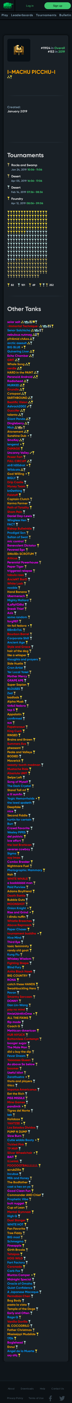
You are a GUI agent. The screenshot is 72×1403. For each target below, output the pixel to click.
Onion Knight (17, 908)
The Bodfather (17, 1182)
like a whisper (17, 655)
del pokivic (15, 836)
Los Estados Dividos (21, 1127)
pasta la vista (17, 1304)
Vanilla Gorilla (17, 1321)
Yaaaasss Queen (19, 1060)
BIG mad (14, 1237)
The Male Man (17, 1047)
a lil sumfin (15, 794)
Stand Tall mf (17, 790)
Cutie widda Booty (21, 1140)
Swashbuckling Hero (22, 988)
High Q (12, 1216)
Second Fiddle (17, 815)
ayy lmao (14, 857)
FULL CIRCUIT (17, 461)
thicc (11, 1085)
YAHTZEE (14, 1123)
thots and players (20, 1081)
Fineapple (14, 1245)
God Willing (16, 474)
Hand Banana (17, 592)
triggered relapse (20, 571)
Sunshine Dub (17, 436)
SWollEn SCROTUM (21, 554)
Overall (59, 48)
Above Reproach (19, 925)
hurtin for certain (19, 819)
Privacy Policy (15, 1398)
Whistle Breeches (19, 921)
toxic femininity (18, 946)
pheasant (14, 748)
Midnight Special (19, 1279)
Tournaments (46, 15)
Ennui (11, 1347)
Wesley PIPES (16, 832)
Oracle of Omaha (20, 1283)
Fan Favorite (16, 1228)
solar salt (14, 322)
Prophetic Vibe (18, 1199)
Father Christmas (19, 1330)
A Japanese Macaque (23, 1292)
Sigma (12, 853)
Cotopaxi (14, 393)
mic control (15, 541)
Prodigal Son (16, 533)
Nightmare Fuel (18, 866)
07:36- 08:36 (35, 192)
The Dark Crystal (19, 786)
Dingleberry (16, 423)
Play (5, 15)
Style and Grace (19, 647)
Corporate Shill (18, 638)
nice (10, 811)
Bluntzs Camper (19, 1275)
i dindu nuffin (16, 916)
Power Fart (15, 457)
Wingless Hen (17, 520)
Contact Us (57, 1388)
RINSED (12, 735)
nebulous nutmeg (20, 334)
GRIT (11, 360)
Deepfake (14, 807)
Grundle (13, 389)
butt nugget (16, 1203)
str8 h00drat (16, 465)
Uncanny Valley (18, 452)
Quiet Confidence (20, 1288)
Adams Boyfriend (19, 891)
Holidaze (14, 1119)
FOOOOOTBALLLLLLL (22, 1165)
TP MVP (12, 1148)
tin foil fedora (17, 625)
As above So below (21, 1064)
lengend (13, 444)
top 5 (11, 710)
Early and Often (18, 1313)
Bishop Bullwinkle (19, 528)
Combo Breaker (19, 862)
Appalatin (14, 714)
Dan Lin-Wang (18, 1005)
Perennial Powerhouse (23, 562)
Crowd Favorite (18, 828)
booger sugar (17, 1043)
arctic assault (17, 343)
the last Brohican (19, 845)
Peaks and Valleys (20, 752)
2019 (61, 51)
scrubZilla (14, 1169)
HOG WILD (15, 1258)
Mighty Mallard (18, 600)
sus (9, 722)
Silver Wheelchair (20, 1153)
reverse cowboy (19, 849)
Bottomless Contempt (23, 1039)
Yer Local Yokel (18, 672)
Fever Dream (16, 1056)
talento (12, 414)
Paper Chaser (17, 929)
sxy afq (12, 1355)
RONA (12, 980)
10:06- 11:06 (34, 169)
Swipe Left (15, 777)
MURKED (13, 385)
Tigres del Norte (19, 1110)
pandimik (14, 1106)
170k (10, 1338)
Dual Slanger (16, 1220)
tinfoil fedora (16, 705)
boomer (13, 1068)
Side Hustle (15, 663)
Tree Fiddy (15, 1233)
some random (17, 617)
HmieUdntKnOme (20, 1013)
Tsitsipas (13, 1254)
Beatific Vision (17, 402)
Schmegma (15, 1241)
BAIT (11, 1157)
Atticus (12, 558)
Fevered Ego (16, 549)
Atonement (15, 431)
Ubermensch (16, 596)
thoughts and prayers (23, 659)
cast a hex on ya (19, 1186)
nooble (12, 587)
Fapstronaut (16, 727)
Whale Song (16, 364)
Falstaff (13, 495)
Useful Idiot (15, 1072)
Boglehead (15, 1342)
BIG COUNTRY (17, 975)
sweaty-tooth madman (24, 765)
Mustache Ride (18, 769)
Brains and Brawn (20, 739)
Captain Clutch (18, 499)
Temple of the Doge (21, 1309)
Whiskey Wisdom (19, 958)
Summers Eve (17, 744)
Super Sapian (17, 684)
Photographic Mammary (25, 870)
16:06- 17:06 (34, 181)
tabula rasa (16, 575)
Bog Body (14, 1300)
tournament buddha (22, 933)
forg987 (13, 621)
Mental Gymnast (19, 1212)
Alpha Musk (15, 701)
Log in (30, 5)
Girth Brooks (16, 1250)
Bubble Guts (16, 900)
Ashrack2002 (17, 406)
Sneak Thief (15, 609)
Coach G (14, 1026)
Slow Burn (14, 1136)
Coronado (15, 1266)
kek (10, 1115)
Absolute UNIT (17, 773)
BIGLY (12, 478)
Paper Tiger (15, 566)
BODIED (13, 756)
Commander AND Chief (24, 1195)
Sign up (57, 5)
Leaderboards (22, 15)
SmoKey (13, 440)
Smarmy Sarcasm (20, 997)
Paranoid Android (20, 377)
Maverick (14, 760)
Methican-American (22, 1030)
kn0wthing (15, 491)
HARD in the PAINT (20, 372)
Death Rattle (16, 895)
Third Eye (14, 942)
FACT (11, 524)
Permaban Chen (19, 1296)
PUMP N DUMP (17, 1131)
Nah (10, 874)
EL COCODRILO (18, 1326)
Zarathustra (16, 1077)
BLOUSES (14, 689)
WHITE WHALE (17, 878)
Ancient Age (16, 642)
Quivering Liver (18, 351)
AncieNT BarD (17, 579)
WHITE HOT (15, 1224)
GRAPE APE (15, 680)
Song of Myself (18, 782)
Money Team (16, 486)
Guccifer (13, 410)
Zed (10, 693)
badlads (13, 697)
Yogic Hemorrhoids (21, 798)
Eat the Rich (16, 1093)
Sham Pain (15, 512)
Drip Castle (15, 482)
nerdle (12, 368)
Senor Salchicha (19, 330)
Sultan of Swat (18, 537)
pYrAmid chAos (18, 339)
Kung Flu (13, 954)
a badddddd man (20, 883)
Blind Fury (14, 967)
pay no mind (16, 1009)
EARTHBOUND (17, 398)
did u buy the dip (19, 1051)
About (11, 1388)
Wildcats (14, 469)
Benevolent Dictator (22, 545)
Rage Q (13, 1317)
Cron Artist (15, 667)
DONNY (13, 1001)
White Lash (15, 583)
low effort (14, 840)
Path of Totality (18, 507)
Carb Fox (14, 1271)
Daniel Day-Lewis (20, 516)
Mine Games (16, 1102)
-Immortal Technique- (23, 326)
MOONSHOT (16, 904)
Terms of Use (36, 1398)
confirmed (15, 718)
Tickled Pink (16, 1144)
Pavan (12, 992)
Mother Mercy (17, 676)
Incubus (13, 1174)
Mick (11, 427)
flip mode (14, 1022)
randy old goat (18, 950)
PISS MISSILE (16, 1098)
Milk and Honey (18, 1178)
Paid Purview (16, 887)
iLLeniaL (13, 1161)
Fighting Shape (18, 963)
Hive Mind (14, 937)
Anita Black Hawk (20, 971)
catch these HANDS (21, 984)
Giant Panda (16, 419)
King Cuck (14, 731)
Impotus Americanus (22, 1089)
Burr (10, 824)
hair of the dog (18, 651)
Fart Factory (16, 1262)
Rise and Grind (18, 912)
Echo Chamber (18, 356)
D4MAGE (14, 448)
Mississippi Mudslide (21, 1334)
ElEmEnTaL (15, 630)
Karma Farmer (17, 503)
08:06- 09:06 (34, 203)
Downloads (27, 1388)
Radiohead (15, 381)
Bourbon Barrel (18, 634)
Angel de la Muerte (21, 1351)
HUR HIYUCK (16, 1035)
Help (42, 1388)
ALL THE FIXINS (18, 1018)
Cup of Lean (16, 1207)
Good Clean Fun (19, 1191)
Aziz (10, 613)
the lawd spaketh (19, 802)
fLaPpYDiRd (16, 604)
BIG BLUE (14, 347)
